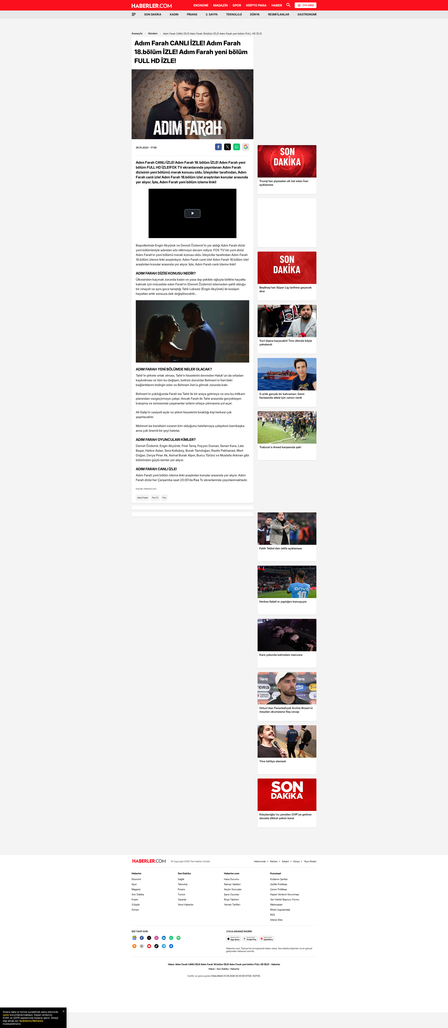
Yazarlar (182, 899)
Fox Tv (155, 497)
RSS (272, 914)
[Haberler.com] (149, 861)
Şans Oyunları (231, 894)
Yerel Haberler (186, 904)
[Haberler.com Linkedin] (164, 938)
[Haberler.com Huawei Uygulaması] (266, 939)
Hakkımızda (260, 861)
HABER (276, 5)
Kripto (135, 899)
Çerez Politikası (278, 889)
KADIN (174, 14)
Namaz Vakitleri (232, 884)
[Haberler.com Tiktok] (156, 946)
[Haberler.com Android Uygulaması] (250, 939)
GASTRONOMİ (307, 14)
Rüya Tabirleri (231, 899)
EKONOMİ (201, 5)
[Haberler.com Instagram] (156, 938)
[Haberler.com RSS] (134, 946)
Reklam (274, 861)
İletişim (285, 861)
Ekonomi (136, 879)
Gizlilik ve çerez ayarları (199, 975)
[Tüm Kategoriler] (134, 14)
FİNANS (192, 14)
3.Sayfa (135, 904)
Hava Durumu (231, 879)
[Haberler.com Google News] (134, 938)
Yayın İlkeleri (310, 861)
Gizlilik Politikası (278, 884)
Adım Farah (142, 497)
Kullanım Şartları (279, 879)
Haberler (136, 873)
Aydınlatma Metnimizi (31, 1020)
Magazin (136, 889)
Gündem (153, 33)
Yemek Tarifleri (232, 904)
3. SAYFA (212, 14)
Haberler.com (231, 873)
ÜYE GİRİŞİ (308, 5)
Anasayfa (137, 33)
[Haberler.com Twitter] (149, 938)
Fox (164, 497)
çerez (6, 1014)
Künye (296, 861)
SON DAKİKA (152, 14)
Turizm (181, 894)
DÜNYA (255, 14)
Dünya (135, 909)
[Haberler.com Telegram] (164, 946)
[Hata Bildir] (217, 975)
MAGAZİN (220, 5)
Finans (181, 889)
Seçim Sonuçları (233, 889)
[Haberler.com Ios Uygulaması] (233, 939)
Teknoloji (182, 884)
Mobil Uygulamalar (280, 909)
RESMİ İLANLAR (278, 14)
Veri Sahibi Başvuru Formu (284, 899)
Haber (212, 968)
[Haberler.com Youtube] (149, 946)
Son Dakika (138, 894)
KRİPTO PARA (256, 5)
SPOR (237, 5)
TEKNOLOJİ (234, 14)
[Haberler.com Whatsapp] (171, 938)
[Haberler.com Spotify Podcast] (178, 938)
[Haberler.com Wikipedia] (142, 946)
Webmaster (276, 904)
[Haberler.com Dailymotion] (171, 946)
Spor (134, 884)
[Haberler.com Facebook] (142, 938)
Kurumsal (275, 873)
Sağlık (181, 879)
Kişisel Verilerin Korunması (284, 894)
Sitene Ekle (276, 919)
